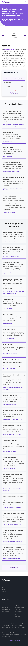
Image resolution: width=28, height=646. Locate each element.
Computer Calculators (6, 613)
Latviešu (3, 632)
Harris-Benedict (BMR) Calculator (12, 419)
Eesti (9, 636)
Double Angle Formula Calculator (12, 524)
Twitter (3, 596)
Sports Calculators (18, 611)
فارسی (22, 632)
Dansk (3, 630)
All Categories (17, 614)
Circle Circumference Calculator (12, 507)
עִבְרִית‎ (7, 634)
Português (8, 623)
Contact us (4, 594)
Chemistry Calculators (19, 602)
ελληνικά (3, 634)
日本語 (12, 625)
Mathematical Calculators (6, 609)
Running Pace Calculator (10, 404)
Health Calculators (5, 607)
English (3, 623)
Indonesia (20, 625)
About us (3, 585)
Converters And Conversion (20, 603)
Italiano (3, 629)
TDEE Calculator (7, 156)
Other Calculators (18, 609)
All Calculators (17, 616)
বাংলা (25, 634)
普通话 (22, 634)
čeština (11, 634)
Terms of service (17, 640)
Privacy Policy (10, 640)
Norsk (22, 629)
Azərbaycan (17, 632)
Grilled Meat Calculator (10, 353)
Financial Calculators (5, 605)
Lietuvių (23, 627)
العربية (21, 623)
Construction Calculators (6, 603)
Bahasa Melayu (9, 629)
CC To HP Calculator (8, 338)
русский (17, 623)
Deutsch (7, 625)
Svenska (14, 629)
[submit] (25, 2)
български (14, 627)
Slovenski (12, 632)
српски (7, 632)
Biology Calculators (5, 602)
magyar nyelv (16, 634)
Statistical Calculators (5, 614)
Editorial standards (5, 593)
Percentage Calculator (9, 451)
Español (12, 623)
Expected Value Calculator (10, 273)
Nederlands (7, 630)
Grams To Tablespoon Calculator (12, 541)
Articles (3, 587)
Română (3, 627)
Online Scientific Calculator (11, 171)
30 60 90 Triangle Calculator (11, 256)
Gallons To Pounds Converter (11, 558)
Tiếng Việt (17, 630)
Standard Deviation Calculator (12, 434)
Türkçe (15, 625)
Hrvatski (18, 627)
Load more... (14, 567)
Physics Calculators (5, 611)
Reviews (3, 589)
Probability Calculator (9, 212)
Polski (12, 630)
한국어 (21, 630)
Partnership (4, 591)
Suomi (19, 629)
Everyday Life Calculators (19, 607)
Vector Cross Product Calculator (12, 241)
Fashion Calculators (18, 613)
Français (3, 625)
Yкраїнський (4, 636)
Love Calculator (7, 141)
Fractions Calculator (9, 468)
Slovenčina (8, 627)
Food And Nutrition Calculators (20, 605)
